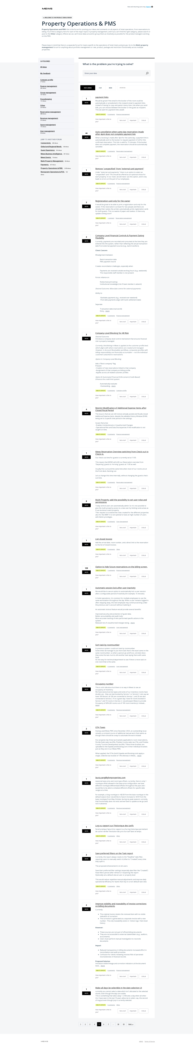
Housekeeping (46, 99)
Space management (48, 125)
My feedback (45, 73)
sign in (148, 7)
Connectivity (46, 143)
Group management (48, 93)
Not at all (123, 121)
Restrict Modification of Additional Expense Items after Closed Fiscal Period (120, 409)
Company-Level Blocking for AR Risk (112, 333)
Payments (45, 165)
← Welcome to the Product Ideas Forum (57, 17)
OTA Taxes (100, 727)
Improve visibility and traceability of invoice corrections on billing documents (120, 904)
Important (134, 121)
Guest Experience (48, 150)
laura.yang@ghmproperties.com (110, 777)
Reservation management (50, 112)
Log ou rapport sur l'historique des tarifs (114, 825)
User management (47, 131)
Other (42, 105)
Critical (144, 121)
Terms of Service (150, 1041)
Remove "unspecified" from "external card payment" (119, 168)
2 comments (111, 151)
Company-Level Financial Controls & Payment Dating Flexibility (119, 236)
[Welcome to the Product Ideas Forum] (47, 9)
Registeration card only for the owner (112, 201)
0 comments (111, 114)
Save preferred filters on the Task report (114, 853)
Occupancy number (104, 683)
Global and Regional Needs (51, 146)
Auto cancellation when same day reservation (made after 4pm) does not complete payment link (119, 133)
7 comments (111, 570)
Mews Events (46, 157)
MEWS (141, 1041)
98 (118, 1024)
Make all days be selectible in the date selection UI (118, 987)
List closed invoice (103, 539)
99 (124, 1024)
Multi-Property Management (52, 161)
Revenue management (49, 118)
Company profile (46, 80)
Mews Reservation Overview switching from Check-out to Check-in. (121, 452)
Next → (130, 1024)
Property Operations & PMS (52, 168)
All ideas (43, 67)
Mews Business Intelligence (52, 154)
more (107, 311)
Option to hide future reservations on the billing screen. (121, 566)
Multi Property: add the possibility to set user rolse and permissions (121, 501)
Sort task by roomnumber (107, 644)
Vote (86, 103)
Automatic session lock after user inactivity (115, 587)
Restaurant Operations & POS (53, 172)
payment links (101, 97)
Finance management (48, 86)
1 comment (111, 218)
